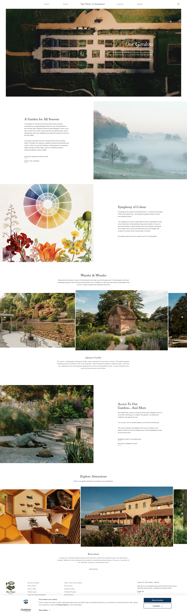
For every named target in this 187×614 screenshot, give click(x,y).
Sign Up (140, 591)
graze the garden (31, 161)
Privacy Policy (62, 605)
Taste (120, 4)
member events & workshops (129, 439)
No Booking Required (93, 567)
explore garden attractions (36, 156)
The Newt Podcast (70, 592)
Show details (43, 610)
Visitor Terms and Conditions (73, 583)
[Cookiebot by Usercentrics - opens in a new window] (25, 610)
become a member (145, 59)
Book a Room (32, 586)
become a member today (127, 443)
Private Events (68, 595)
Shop (140, 4)
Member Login (32, 592)
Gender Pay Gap (69, 589)
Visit (66, 4)
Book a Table (32, 589)
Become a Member (33, 583)
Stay (46, 4)
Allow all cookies (157, 600)
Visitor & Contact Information (37, 595)
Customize (156, 606)
